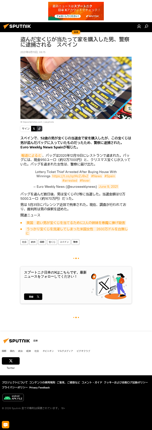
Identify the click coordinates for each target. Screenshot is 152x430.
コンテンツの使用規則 (42, 382)
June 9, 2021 (108, 186)
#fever (85, 180)
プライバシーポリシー (15, 387)
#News (96, 176)
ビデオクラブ (83, 351)
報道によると (31, 155)
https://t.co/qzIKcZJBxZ (70, 176)
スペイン (64, 242)
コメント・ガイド (92, 382)
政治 (20, 351)
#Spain (110, 176)
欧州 (33, 242)
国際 (42, 242)
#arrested (69, 180)
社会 (24, 242)
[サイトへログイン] (139, 26)
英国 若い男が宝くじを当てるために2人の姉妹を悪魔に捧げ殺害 (76, 223)
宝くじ (52, 242)
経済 (28, 351)
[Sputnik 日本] (18, 29)
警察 (75, 242)
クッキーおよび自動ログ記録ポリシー (126, 382)
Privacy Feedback (39, 387)
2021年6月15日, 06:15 (32, 52)
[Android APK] (13, 398)
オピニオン (48, 351)
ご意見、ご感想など (68, 382)
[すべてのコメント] (5, 424)
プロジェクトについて (15, 382)
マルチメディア (65, 351)
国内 (12, 351)
